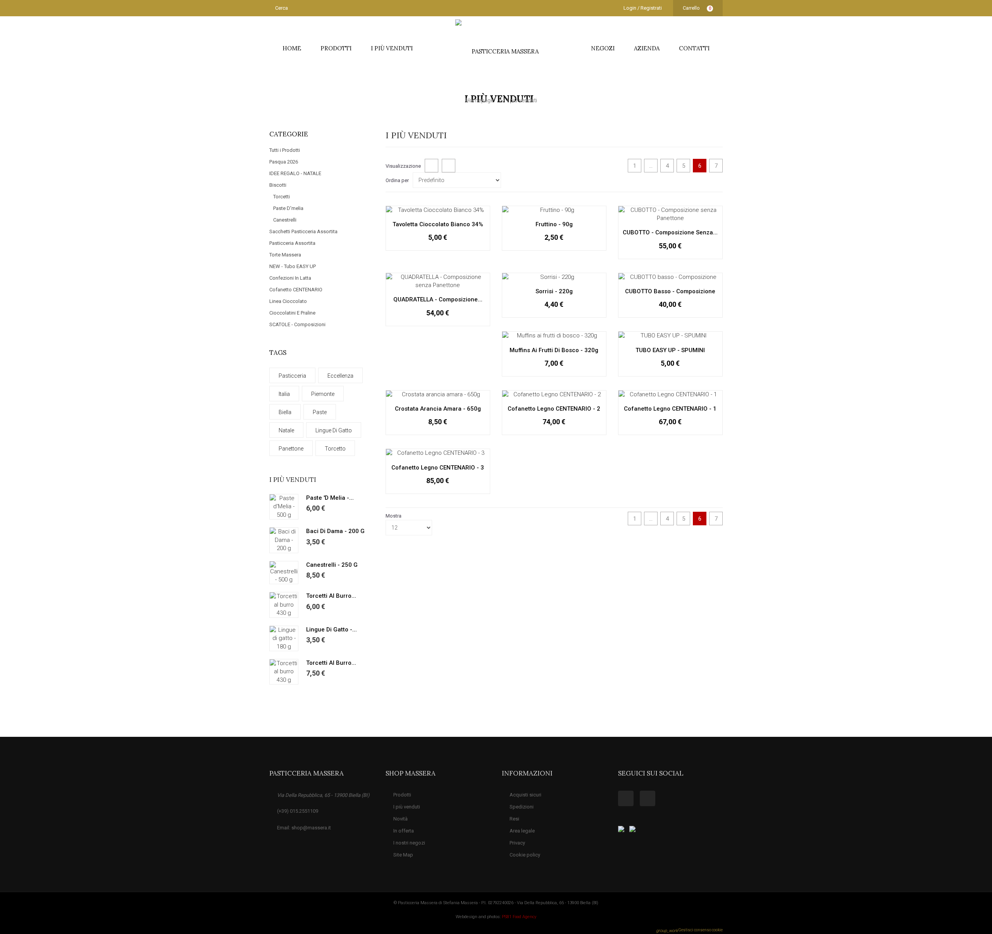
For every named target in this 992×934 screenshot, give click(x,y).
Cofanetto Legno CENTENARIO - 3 (437, 467)
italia (284, 394)
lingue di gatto (333, 430)
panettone (291, 448)
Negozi (603, 48)
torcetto (335, 448)
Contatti (694, 48)
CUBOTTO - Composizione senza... (670, 232)
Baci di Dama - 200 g (335, 531)
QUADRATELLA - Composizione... (437, 299)
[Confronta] (465, 249)
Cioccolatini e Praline (292, 313)
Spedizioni (522, 807)
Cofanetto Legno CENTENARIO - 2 (554, 408)
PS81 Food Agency (519, 916)
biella (285, 412)
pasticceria (292, 376)
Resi (514, 819)
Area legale (522, 831)
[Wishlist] (449, 249)
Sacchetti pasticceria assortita (303, 231)
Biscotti (277, 185)
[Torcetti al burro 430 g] (284, 604)
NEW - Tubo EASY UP (292, 266)
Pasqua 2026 (283, 162)
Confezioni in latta (290, 278)
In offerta (403, 831)
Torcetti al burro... (331, 595)
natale (286, 430)
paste (320, 412)
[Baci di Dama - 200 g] (284, 540)
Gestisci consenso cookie (689, 930)
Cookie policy (525, 855)
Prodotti (335, 48)
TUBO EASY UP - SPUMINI (670, 350)
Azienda (647, 48)
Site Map (403, 855)
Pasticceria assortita (292, 243)
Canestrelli (284, 220)
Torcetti (281, 197)
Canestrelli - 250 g (332, 564)
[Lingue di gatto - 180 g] (284, 638)
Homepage (480, 100)
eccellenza (340, 376)
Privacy (517, 843)
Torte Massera (285, 255)
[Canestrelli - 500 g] (284, 572)
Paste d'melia (288, 208)
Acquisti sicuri (525, 795)
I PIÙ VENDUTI (392, 48)
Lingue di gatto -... (331, 629)
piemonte (322, 394)
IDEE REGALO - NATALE (295, 173)
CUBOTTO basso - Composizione (670, 291)
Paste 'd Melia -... (330, 497)
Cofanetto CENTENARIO (295, 289)
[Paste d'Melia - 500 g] (284, 506)
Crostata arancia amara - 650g (438, 408)
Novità (400, 819)
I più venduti (292, 479)
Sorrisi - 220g (554, 291)
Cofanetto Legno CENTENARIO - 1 (670, 408)
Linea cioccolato (288, 301)
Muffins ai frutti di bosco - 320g (554, 350)
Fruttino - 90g (554, 224)
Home (291, 48)
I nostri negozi (409, 843)
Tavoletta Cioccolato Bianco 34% (438, 224)
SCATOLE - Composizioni (297, 324)
